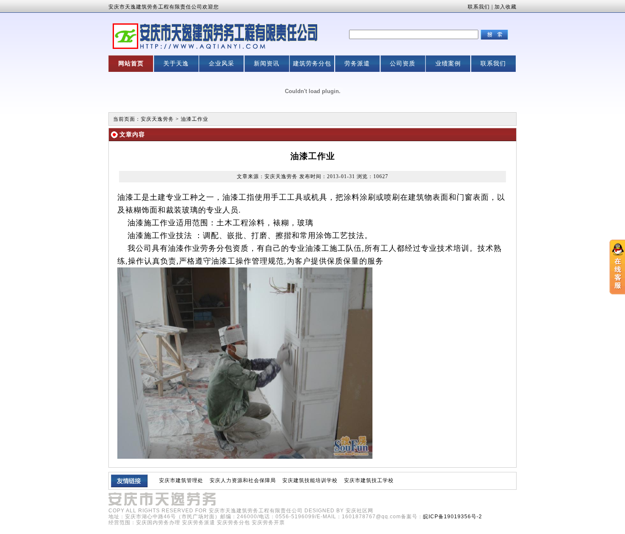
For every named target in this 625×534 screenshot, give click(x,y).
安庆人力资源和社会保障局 (243, 480)
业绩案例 (448, 63)
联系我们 (479, 7)
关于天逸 (176, 63)
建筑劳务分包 (312, 63)
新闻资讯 (266, 63)
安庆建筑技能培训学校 (310, 480)
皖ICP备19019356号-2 (452, 517)
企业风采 (221, 63)
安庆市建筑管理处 (181, 480)
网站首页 (131, 63)
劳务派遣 (357, 63)
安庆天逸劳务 (157, 119)
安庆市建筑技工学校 (369, 480)
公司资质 (402, 63)
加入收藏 (505, 7)
